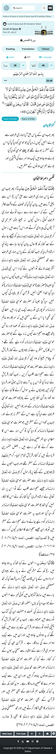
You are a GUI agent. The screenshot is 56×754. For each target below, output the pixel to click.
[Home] (6, 8)
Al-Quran (13, 16)
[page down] (39, 733)
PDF (29, 57)
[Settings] (50, 8)
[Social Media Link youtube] (28, 741)
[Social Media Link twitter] (23, 741)
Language (47, 57)
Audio (11, 57)
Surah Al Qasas (10, 28)
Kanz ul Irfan (28, 118)
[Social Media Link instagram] (33, 741)
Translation (28, 48)
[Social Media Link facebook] (18, 741)
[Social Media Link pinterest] (37, 741)
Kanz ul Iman (10, 118)
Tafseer (45, 48)
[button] (5, 80)
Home (5, 16)
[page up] (32, 733)
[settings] (53, 733)
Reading (10, 48)
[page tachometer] (47, 733)
